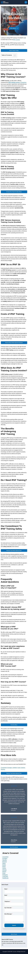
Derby (3, 873)
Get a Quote (13, 28)
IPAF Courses (16, 39)
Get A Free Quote (14, 847)
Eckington (9, 767)
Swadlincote (5, 878)
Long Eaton (5, 876)
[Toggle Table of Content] (14, 55)
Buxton (4, 865)
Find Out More (14, 724)
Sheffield (15, 767)
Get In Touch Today (14, 50)
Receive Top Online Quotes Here (14, 550)
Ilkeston (4, 871)
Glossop (4, 869)
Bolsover (4, 861)
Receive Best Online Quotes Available (14, 342)
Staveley (3, 769)
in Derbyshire (17, 82)
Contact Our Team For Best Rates (14, 191)
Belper (4, 866)
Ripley (4, 863)
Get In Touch (14, 934)
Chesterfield (4, 767)
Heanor (4, 868)
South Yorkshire (21, 767)
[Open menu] (25, 2)
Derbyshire (5, 874)
